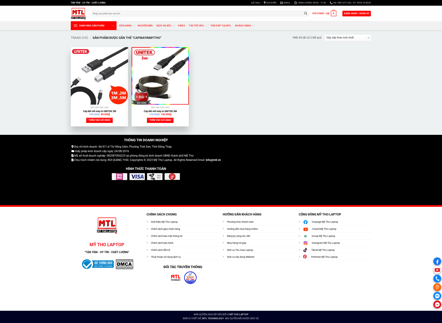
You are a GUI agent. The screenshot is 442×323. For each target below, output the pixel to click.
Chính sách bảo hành (162, 243)
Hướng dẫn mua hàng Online (242, 229)
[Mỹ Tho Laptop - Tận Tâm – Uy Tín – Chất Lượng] (78, 13)
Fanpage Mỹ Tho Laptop (325, 221)
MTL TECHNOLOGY (213, 318)
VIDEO (181, 25)
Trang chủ (79, 38)
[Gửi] (306, 13)
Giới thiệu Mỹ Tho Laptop (164, 221)
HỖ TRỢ (255, 3)
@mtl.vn (216, 160)
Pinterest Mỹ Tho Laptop (324, 256)
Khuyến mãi (145, 25)
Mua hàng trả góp (236, 243)
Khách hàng (243, 25)
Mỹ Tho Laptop (162, 160)
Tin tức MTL (196, 25)
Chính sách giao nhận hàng (165, 229)
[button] (324, 13)
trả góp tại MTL (220, 25)
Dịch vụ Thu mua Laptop (240, 250)
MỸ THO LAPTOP (238, 314)
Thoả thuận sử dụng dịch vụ (166, 256)
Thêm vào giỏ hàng (99, 120)
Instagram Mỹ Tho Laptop (326, 243)
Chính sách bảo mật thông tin (166, 236)
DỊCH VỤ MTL (164, 25)
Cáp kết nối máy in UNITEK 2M (99, 111)
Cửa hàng (125, 25)
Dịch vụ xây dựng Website (240, 256)
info (208, 160)
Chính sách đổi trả (160, 250)
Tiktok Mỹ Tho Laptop (323, 250)
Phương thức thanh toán (240, 221)
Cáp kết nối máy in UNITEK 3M (160, 111)
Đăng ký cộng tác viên (238, 236)
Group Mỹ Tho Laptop (323, 236)
